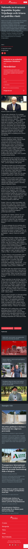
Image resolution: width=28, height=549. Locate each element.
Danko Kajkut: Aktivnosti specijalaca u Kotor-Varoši (14, 360)
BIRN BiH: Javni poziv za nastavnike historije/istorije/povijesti (13, 338)
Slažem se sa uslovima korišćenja (12, 87)
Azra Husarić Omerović (7, 46)
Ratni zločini (18, 328)
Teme (4, 533)
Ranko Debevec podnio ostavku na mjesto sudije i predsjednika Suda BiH (13, 490)
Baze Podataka (6, 537)
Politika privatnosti (17, 542)
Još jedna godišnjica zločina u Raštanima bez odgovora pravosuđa (14, 429)
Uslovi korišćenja (10, 542)
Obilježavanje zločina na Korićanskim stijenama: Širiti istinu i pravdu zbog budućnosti (13, 499)
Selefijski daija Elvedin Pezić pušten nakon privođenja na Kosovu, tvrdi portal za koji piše (13, 383)
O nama (4, 523)
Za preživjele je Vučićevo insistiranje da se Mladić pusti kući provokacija (12, 509)
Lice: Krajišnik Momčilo (7, 328)
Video (25, 2)
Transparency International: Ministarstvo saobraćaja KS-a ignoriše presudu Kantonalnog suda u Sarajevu (14, 468)
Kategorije (5, 526)
